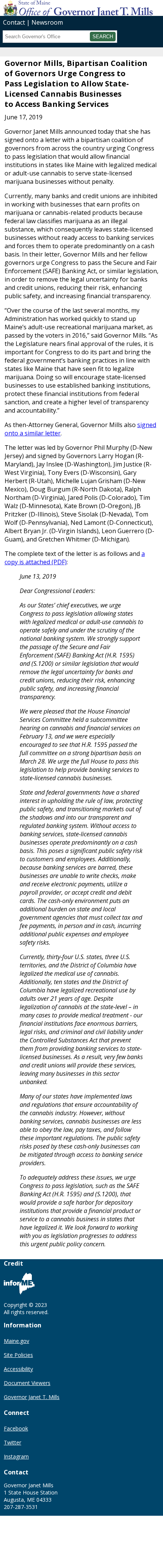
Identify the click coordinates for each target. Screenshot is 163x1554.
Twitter (12, 1442)
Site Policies (18, 1354)
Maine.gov (16, 1340)
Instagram (16, 1456)
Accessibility (18, 1368)
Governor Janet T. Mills (32, 1397)
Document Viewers (27, 1383)
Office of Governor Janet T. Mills (60, 7)
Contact (14, 22)
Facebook (16, 1428)
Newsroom (47, 22)
